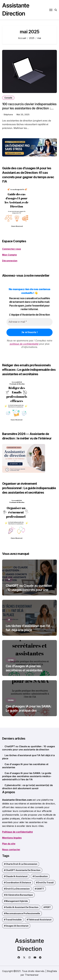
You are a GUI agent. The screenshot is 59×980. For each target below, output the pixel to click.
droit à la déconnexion (18, 888)
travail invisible (14, 919)
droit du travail (46, 882)
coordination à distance (18, 882)
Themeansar (32, 974)
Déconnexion (9, 260)
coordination (41, 876)
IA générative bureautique (19, 895)
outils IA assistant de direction (22, 907)
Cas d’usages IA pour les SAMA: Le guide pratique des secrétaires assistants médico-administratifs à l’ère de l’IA (27, 776)
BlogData (52, 971)
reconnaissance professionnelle (23, 913)
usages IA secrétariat (17, 926)
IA (9, 579)
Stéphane (8, 114)
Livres (10, 660)
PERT (48, 907)
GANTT (40, 888)
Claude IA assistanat (16, 876)
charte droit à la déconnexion (21, 864)
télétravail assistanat (39, 919)
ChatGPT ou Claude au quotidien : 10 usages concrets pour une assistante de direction (29, 590)
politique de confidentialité (24, 343)
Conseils (8, 98)
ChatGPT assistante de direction (23, 870)
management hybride (17, 901)
